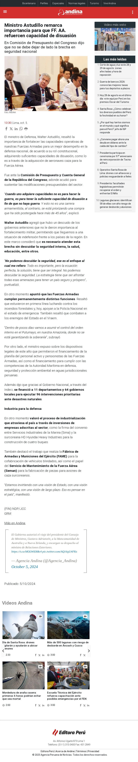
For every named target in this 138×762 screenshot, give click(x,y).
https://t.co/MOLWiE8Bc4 (26, 551)
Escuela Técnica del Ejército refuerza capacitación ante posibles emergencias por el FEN (67, 695)
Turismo (94, 3)
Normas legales (76, 3)
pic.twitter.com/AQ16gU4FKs (59, 551)
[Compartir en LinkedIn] (43, 655)
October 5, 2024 (24, 567)
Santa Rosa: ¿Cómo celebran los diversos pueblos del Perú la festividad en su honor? (115, 112)
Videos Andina (17, 603)
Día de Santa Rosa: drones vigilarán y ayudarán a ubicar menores (20, 645)
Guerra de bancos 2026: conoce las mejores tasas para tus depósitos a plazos (115, 85)
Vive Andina (110, 3)
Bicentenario (29, 3)
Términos (81, 751)
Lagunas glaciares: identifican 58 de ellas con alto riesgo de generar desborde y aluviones (116, 203)
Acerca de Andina (65, 751)
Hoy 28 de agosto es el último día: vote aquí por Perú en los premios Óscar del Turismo (115, 98)
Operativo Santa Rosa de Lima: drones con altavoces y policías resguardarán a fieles (115, 173)
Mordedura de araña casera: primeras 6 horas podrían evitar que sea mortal (21, 695)
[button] (3, 651)
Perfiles (44, 3)
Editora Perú (47, 751)
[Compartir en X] (40, 655)
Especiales (58, 3)
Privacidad (93, 751)
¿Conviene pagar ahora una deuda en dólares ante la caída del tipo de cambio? (114, 142)
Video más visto (115, 24)
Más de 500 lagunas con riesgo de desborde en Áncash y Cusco (68, 644)
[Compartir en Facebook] (36, 655)
